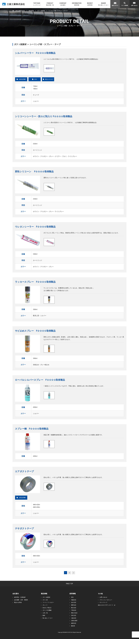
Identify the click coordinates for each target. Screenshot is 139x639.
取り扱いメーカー (48, 618)
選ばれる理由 (18, 602)
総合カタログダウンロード (105, 605)
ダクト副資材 (46, 597)
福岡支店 (73, 623)
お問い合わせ (103, 597)
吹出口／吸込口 (47, 607)
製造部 (73, 626)
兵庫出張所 (74, 620)
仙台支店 (73, 602)
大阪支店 (73, 618)
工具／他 (45, 613)
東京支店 (73, 607)
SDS (35, 79)
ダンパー (45, 605)
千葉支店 (73, 610)
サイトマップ (103, 602)
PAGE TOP (69, 583)
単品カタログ (49, 79)
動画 (44, 615)
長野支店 (73, 605)
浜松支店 (73, 615)
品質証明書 (22, 79)
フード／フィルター (48, 602)
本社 (72, 597)
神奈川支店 (74, 613)
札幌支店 (73, 600)
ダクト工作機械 (47, 610)
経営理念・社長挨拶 (19, 597)
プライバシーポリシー (106, 600)
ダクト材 (45, 600)
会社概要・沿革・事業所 (21, 600)
